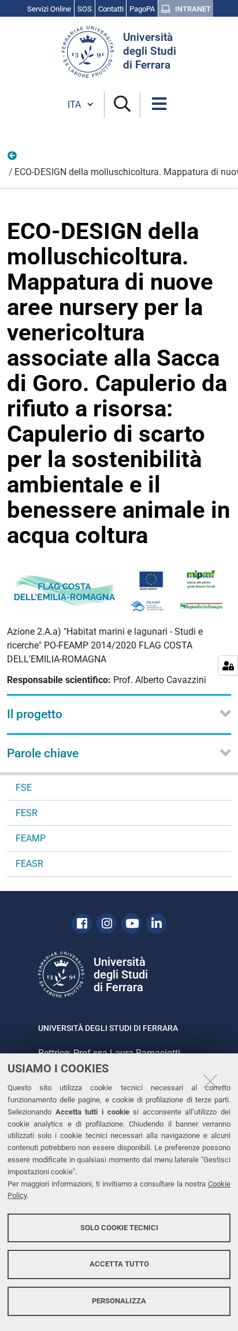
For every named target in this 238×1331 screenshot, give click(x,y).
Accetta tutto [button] (119, 1264)
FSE (24, 787)
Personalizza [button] (119, 1300)
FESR (27, 812)
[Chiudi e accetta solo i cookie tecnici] (210, 1081)
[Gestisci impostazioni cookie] (228, 665)
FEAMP (12, 158)
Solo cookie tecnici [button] (119, 1227)
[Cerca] (122, 104)
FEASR (29, 863)
